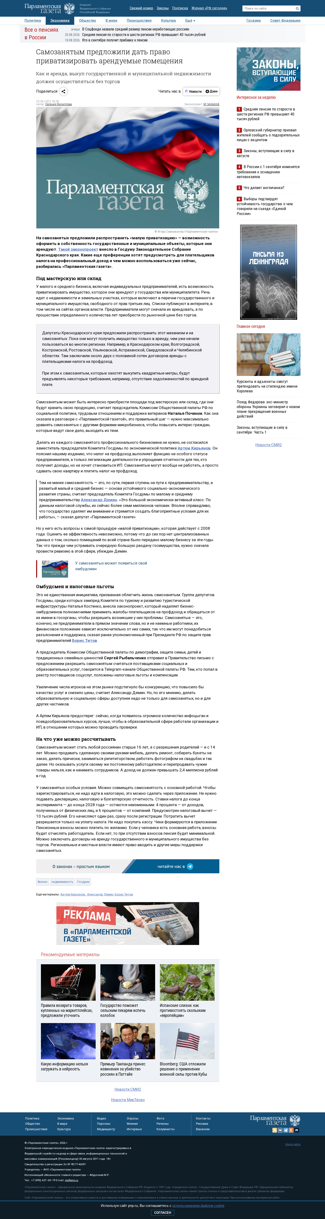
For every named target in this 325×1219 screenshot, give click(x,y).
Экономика (59, 21)
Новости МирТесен (128, 1100)
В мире (111, 21)
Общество (87, 21)
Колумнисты (166, 1129)
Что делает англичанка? (264, 187)
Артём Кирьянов (73, 894)
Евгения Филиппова (58, 104)
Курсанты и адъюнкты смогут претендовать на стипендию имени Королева (267, 386)
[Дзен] (211, 91)
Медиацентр (106, 1129)
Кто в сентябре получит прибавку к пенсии (106, 40)
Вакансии (203, 1129)
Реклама (202, 1123)
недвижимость (62, 882)
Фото (160, 1118)
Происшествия (139, 21)
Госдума (253, 21)
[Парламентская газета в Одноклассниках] (291, 1130)
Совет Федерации (285, 21)
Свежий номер (141, 8)
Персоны (103, 1123)
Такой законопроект (78, 249)
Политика (33, 21)
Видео (101, 1118)
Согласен (162, 1212)
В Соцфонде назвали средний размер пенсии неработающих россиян (130, 29)
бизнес (43, 882)
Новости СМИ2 (127, 1089)
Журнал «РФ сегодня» (209, 8)
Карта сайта (293, 1144)
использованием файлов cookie (198, 1206)
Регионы (163, 1123)
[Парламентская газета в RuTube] (296, 1130)
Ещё (188, 21)
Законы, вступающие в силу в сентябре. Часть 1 (262, 430)
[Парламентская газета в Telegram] (285, 1130)
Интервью (134, 1129)
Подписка (180, 8)
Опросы (132, 1118)
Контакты (203, 1118)
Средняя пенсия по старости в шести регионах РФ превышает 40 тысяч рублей (135, 34)
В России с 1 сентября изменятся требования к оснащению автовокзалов (268, 171)
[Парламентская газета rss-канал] (274, 1130)
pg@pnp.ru (71, 1180)
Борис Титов (124, 894)
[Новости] (193, 91)
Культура (168, 21)
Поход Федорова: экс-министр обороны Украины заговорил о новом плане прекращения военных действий (268, 409)
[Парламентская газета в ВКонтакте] (280, 1130)
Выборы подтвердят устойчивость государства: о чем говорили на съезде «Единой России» (265, 206)
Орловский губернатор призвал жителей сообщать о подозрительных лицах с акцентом (268, 135)
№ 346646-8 (211, 104)
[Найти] (297, 8)
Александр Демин (100, 894)
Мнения (132, 1123)
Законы (163, 8)
